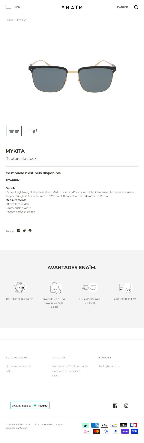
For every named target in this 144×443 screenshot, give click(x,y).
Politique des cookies (66, 371)
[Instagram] (126, 406)
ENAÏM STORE (22, 424)
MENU (9, 19)
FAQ (8, 371)
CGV (55, 376)
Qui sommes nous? (18, 366)
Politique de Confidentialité (70, 366)
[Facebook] (115, 406)
